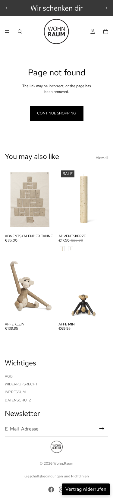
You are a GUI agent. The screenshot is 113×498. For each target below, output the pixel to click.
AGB (9, 376)
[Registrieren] (102, 428)
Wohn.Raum (63, 463)
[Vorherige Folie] (6, 8)
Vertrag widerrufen (85, 489)
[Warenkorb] (105, 31)
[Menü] (7, 31)
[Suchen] (20, 31)
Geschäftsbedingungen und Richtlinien (56, 476)
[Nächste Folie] (106, 8)
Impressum (15, 392)
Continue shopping (56, 113)
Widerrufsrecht (21, 384)
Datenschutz (18, 400)
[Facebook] (51, 489)
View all (102, 157)
